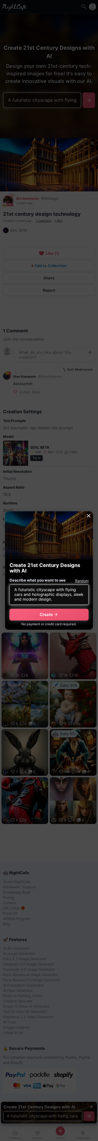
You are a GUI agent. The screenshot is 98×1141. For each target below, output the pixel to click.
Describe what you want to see (38, 580)
